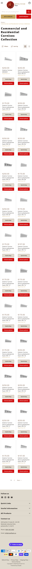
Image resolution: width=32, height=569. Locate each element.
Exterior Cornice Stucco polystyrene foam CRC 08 (23, 177)
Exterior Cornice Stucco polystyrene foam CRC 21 (8, 424)
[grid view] (25, 46)
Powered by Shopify (16, 565)
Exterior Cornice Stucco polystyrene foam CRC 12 (23, 248)
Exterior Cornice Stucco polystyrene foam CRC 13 (8, 283)
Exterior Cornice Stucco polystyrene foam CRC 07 (8, 177)
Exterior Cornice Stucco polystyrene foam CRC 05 (8, 142)
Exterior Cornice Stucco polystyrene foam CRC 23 (8, 459)
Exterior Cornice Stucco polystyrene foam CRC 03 (8, 107)
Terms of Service (16, 562)
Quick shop (8, 79)
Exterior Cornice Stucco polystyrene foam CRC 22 (23, 424)
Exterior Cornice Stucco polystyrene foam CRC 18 (23, 354)
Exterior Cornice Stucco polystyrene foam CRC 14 (23, 283)
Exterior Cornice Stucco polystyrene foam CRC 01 (23, 71)
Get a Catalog (8, 16)
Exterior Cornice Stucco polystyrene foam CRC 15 (8, 318)
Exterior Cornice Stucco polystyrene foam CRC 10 (23, 213)
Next (18, 480)
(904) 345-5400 (9, 529)
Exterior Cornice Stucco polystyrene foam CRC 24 (23, 459)
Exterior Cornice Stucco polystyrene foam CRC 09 (8, 213)
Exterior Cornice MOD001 (7, 71)
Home (3, 22)
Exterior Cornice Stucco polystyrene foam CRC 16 (23, 318)
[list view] (29, 46)
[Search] (28, 12)
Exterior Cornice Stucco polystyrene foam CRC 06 (23, 142)
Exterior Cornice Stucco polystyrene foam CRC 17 (8, 354)
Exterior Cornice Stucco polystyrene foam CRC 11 (8, 248)
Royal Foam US (6, 73)
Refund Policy (5, 560)
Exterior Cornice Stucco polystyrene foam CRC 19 (8, 389)
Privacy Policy (14, 560)
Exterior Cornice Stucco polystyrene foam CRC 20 (23, 389)
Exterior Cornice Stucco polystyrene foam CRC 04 (23, 107)
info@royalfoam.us (10, 533)
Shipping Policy (24, 560)
